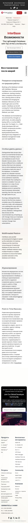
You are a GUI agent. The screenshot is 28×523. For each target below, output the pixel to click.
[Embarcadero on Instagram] (19, 518)
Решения (3, 491)
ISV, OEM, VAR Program (7, 24)
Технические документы (4, 478)
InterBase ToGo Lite (20, 457)
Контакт (22, 5)
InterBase (4, 447)
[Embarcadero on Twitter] (14, 517)
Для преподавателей (6, 493)
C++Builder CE (19, 445)
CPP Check (18, 452)
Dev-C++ (17, 449)
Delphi (3, 442)
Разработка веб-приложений (5, 501)
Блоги (16, 473)
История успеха (5, 481)
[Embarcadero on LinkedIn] (16, 518)
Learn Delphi (18, 477)
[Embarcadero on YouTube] (11, 518)
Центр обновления (19, 3)
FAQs (14, 26)
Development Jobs (5, 489)
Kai (2, 452)
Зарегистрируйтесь (14, 415)
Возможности (17, 17)
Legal (16, 495)
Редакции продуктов (13, 20)
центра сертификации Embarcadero (6, 497)
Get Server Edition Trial (14, 52)
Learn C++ (17, 480)
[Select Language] (17, 8)
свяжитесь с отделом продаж (20, 492)
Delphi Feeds (18, 475)
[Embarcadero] (7, 13)
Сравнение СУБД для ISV (12, 22)
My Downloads (7, 3)
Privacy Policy (18, 497)
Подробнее (10, 299)
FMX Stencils (18, 461)
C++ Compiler (18, 447)
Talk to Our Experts (14, 56)
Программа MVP (5, 486)
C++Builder (4, 445)
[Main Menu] (25, 13)
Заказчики (17, 24)
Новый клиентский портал (11, 5)
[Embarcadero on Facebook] (8, 518)
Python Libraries (19, 466)
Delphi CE (17, 442)
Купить (19, 12)
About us (17, 486)
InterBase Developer (20, 459)
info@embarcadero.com (7, 513)
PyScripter (17, 464)
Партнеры (3, 484)
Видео (23, 24)
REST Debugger (19, 454)
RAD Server (4, 449)
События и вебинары (6, 473)
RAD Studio (4, 440)
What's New (9, 17)
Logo (16, 500)
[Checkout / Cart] (13, 8)
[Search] (11, 8)
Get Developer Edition (14, 48)
